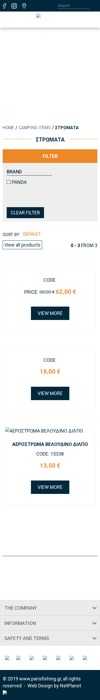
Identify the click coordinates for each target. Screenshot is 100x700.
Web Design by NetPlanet (54, 685)
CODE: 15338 (50, 454)
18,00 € (50, 371)
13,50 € (50, 465)
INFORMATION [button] (20, 623)
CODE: (50, 280)
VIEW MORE (50, 313)
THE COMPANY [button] (20, 608)
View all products (22, 245)
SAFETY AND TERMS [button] (26, 638)
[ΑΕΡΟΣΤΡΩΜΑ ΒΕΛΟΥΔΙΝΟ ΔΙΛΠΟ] (50, 430)
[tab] (50, 607)
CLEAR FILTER (25, 212)
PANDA (19, 182)
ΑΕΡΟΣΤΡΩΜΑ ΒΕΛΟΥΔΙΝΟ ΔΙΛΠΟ (50, 444)
